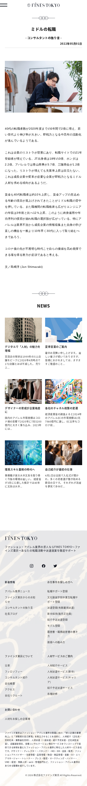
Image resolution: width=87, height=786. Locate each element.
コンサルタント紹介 (16, 677)
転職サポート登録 (57, 591)
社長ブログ (11, 614)
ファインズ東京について (19, 656)
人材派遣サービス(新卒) (61, 671)
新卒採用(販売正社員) (59, 614)
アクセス (10, 689)
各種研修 (52, 694)
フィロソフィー (14, 671)
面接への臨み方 (56, 642)
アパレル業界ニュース (17, 591)
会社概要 (10, 683)
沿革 (7, 665)
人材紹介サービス (57, 665)
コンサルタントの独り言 (19, 608)
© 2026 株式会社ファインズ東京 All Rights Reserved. (53, 775)
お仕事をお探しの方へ (60, 582)
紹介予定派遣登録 (57, 619)
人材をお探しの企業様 (17, 719)
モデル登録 (53, 626)
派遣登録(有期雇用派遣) (61, 608)
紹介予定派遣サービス (60, 688)
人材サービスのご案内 (60, 656)
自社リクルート (14, 695)
